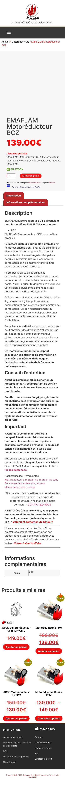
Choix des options (49, 718)
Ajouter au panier (30, 176)
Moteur (52, 183)
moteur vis (31, 479)
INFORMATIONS (12, 729)
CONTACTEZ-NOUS (39, 504)
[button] (9, 32)
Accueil (5, 41)
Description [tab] (13, 195)
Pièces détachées (16, 469)
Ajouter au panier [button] (16, 647)
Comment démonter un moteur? (33, 521)
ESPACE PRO (47, 729)
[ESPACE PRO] (37, 728)
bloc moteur (28, 487)
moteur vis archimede (21, 483)
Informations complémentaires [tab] (25, 202)
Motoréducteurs (20, 41)
